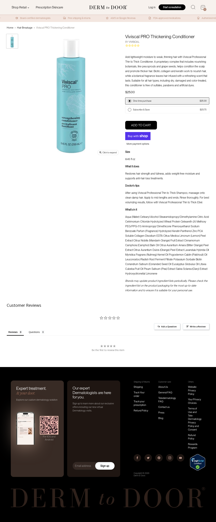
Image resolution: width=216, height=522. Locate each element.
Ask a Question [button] (169, 326)
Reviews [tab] (12, 332)
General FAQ (165, 392)
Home (10, 27)
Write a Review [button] (198, 326)
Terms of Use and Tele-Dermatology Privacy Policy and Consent (194, 419)
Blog (160, 418)
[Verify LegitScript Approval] (197, 469)
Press (161, 412)
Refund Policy (141, 410)
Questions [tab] (34, 332)
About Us (163, 386)
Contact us (164, 407)
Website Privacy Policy (192, 390)
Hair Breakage (24, 27)
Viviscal (134, 41)
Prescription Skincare (49, 7)
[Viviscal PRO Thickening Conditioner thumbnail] (12, 41)
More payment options (138, 143)
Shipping (138, 386)
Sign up (104, 465)
